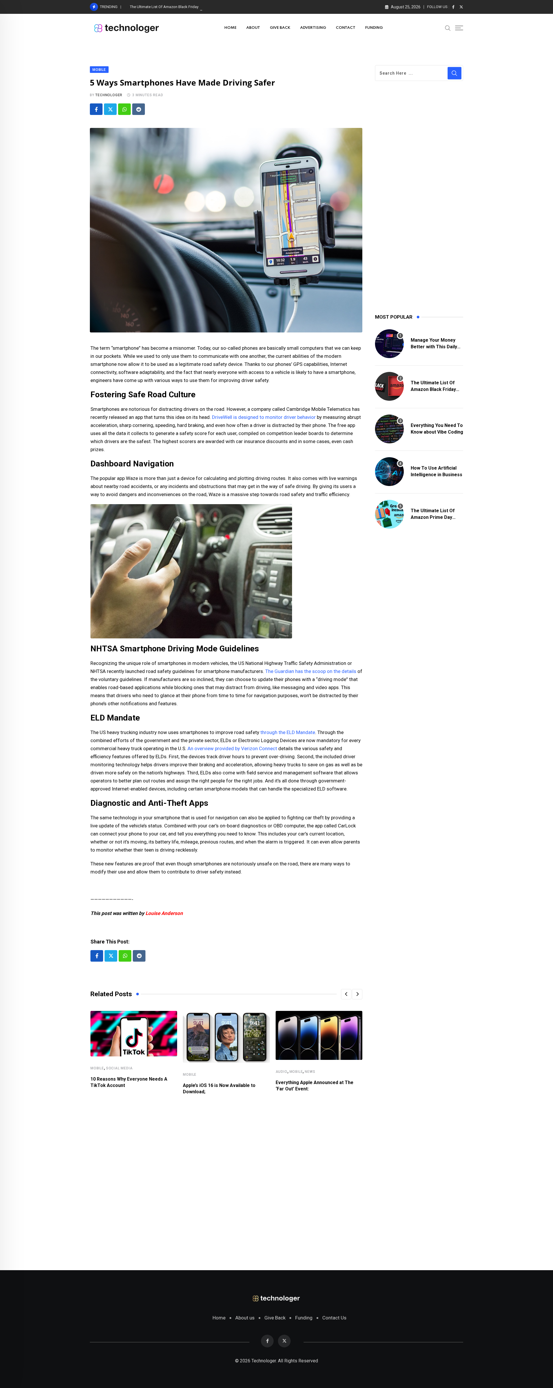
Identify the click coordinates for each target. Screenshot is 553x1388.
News (310, 1072)
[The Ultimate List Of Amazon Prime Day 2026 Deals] (389, 514)
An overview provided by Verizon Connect (232, 748)
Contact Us (334, 1318)
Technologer (108, 95)
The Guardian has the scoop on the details (310, 671)
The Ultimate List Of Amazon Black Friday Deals (169, 7)
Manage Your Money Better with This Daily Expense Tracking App (435, 346)
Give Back (274, 1318)
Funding (304, 1318)
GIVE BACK (280, 28)
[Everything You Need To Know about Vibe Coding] (389, 429)
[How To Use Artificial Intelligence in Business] (389, 471)
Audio (281, 1072)
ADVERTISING (313, 28)
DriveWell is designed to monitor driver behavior (264, 417)
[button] (346, 994)
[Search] (448, 27)
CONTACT (345, 28)
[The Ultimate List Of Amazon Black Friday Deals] (389, 386)
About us (245, 1318)
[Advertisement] (226, 1179)
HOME (230, 28)
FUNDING (374, 28)
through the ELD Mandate (287, 732)
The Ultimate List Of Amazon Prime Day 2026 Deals (433, 517)
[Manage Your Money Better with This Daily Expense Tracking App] (389, 343)
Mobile (97, 1068)
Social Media (119, 1068)
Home (219, 1318)
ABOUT (253, 28)
